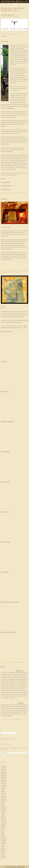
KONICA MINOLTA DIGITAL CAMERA (10, 602)
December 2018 (3, 780)
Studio (3, 667)
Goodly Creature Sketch (6, 331)
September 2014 (3, 811)
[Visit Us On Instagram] (9, 866)
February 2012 (3, 851)
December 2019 (3, 777)
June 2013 (3, 830)
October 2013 (3, 824)
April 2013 (3, 833)
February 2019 (3, 778)
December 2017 (3, 784)
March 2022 (3, 770)
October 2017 (3, 788)
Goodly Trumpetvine (5, 481)
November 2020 (3, 775)
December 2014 (3, 808)
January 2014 (3, 819)
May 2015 (2, 803)
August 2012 (3, 845)
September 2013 (3, 826)
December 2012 (3, 838)
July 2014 (2, 815)
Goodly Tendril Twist (5, 542)
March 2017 (3, 791)
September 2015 (3, 800)
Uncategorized (19, 192)
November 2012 (3, 840)
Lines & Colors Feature (6, 189)
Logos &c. (11, 33)
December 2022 (3, 769)
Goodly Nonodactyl (5, 511)
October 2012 (3, 841)
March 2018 (3, 781)
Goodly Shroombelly (5, 451)
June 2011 (3, 852)
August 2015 (3, 802)
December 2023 (3, 767)
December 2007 (3, 857)
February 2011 (3, 856)
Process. (10, 715)
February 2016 (3, 796)
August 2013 (3, 827)
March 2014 (3, 816)
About (10, 192)
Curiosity (6, 271)
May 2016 (2, 794)
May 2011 (2, 854)
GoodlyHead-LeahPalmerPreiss (7, 421)
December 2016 (3, 792)
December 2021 (3, 772)
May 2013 (2, 832)
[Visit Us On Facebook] (10, 867)
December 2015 (3, 797)
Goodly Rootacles (4, 572)
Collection (2, 271)
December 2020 (3, 773)
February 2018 (3, 783)
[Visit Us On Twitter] (20, 866)
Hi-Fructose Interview (5, 182)
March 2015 (3, 805)
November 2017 (3, 786)
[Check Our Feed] (20, 867)
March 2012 (3, 849)
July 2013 (2, 829)
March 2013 (3, 835)
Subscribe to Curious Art (6, 744)
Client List (3, 178)
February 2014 (3, 818)
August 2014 (3, 813)
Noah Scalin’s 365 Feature (6, 185)
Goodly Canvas (4, 361)
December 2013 (3, 821)
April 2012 (3, 848)
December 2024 (3, 766)
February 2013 (3, 837)
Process (10, 662)
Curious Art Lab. (11, 108)
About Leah (4, 41)
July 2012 (2, 846)
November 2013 (3, 822)
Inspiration (4, 199)
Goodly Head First (5, 391)
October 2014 (3, 810)
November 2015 (3, 799)
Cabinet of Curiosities (23, 270)
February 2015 (3, 807)
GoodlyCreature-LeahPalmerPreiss (8, 632)
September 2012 (3, 843)
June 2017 (3, 789)
